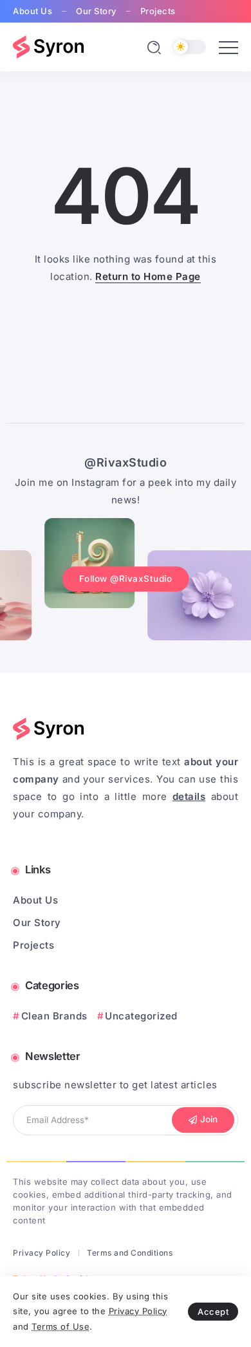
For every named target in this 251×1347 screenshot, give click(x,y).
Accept (213, 1311)
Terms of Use (60, 1326)
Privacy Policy (138, 1311)
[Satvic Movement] (48, 46)
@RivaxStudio (125, 462)
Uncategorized (141, 1016)
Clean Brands (54, 1016)
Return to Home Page (148, 276)
